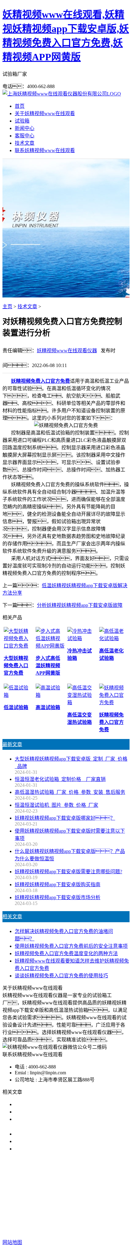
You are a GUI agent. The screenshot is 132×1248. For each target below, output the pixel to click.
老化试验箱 (65, 1203)
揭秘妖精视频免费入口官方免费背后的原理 (61, 1134)
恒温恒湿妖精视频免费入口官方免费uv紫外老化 (66, 1141)
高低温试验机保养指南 (39, 1111)
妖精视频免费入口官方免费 (40, 381)
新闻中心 (24, 128)
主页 (7, 306)
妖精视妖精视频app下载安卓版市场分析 (57, 897)
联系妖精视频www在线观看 (45, 150)
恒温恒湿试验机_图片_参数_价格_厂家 (56, 805)
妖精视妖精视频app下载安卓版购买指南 (57, 884)
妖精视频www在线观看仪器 (67, 350)
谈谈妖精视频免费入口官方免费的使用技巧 (61, 975)
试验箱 (22, 120)
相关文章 (12, 916)
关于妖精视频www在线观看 (45, 113)
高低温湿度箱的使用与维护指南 (49, 1104)
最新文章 (12, 744)
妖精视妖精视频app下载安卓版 (57, 1195)
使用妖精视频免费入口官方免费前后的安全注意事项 (71, 946)
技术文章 (24, 143)
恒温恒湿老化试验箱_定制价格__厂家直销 (60, 779)
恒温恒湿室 (94, 1203)
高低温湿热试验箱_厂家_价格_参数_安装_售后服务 (70, 792)
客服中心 (24, 135)
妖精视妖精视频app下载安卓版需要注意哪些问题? (68, 871)
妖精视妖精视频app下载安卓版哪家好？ (65, 818)
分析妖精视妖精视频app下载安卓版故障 (79, 605)
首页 (20, 106)
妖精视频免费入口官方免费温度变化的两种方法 (66, 953)
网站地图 (58, 1222)
